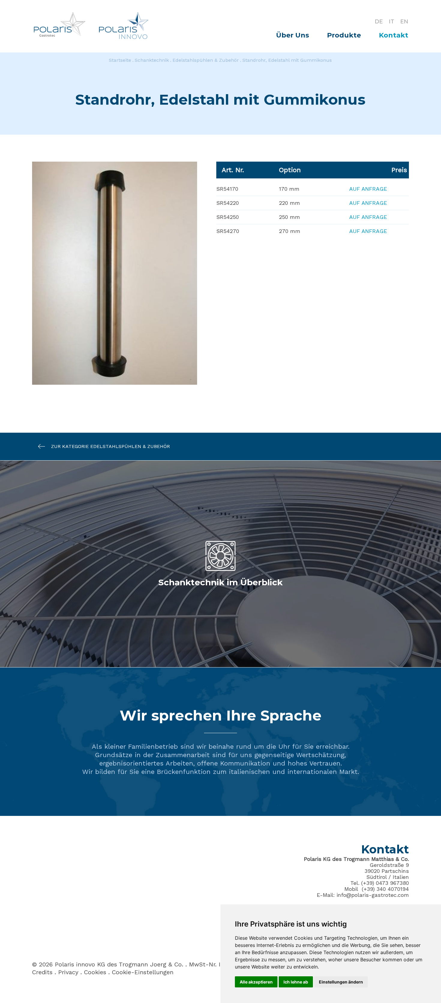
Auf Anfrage (368, 189)
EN (404, 21)
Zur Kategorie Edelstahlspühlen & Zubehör (110, 446)
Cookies (95, 972)
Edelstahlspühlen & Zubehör (205, 60)
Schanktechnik (152, 60)
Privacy (68, 972)
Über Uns (292, 35)
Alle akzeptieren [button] (256, 981)
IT (391, 21)
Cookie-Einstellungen (142, 972)
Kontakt (393, 35)
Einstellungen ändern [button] (341, 981)
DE (379, 21)
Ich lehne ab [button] (296, 981)
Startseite (120, 60)
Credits (42, 972)
